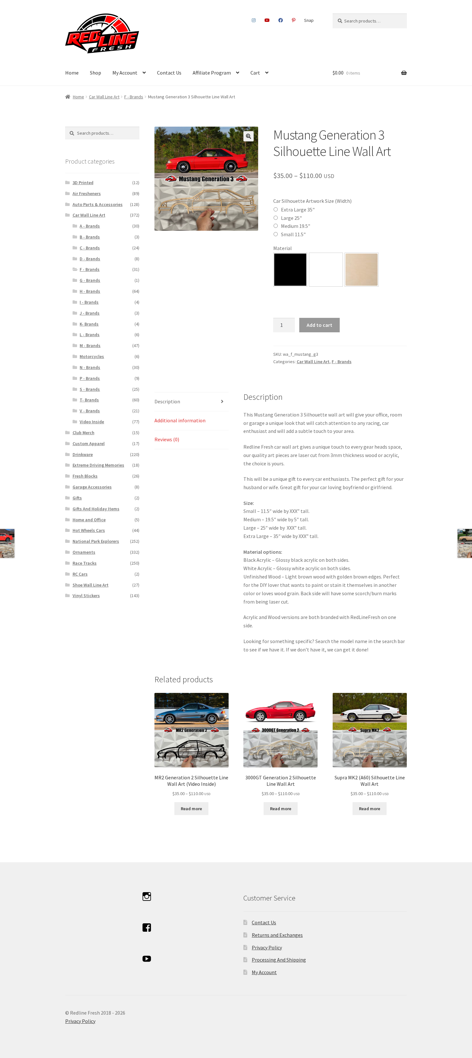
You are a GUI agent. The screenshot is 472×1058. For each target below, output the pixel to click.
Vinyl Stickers (86, 595)
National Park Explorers (96, 541)
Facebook (281, 20)
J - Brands (90, 313)
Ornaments (84, 552)
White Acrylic (326, 270)
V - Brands (90, 411)
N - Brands (90, 367)
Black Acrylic (290, 270)
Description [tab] (167, 401)
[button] (248, 136)
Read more (191, 808)
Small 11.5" (293, 234)
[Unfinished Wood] (361, 270)
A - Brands (90, 226)
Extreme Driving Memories (98, 465)
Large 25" (291, 218)
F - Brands (133, 97)
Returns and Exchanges (277, 935)
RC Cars (80, 574)
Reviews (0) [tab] (166, 439)
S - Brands (90, 389)
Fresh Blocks (85, 476)
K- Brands (89, 324)
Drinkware (83, 454)
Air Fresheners (87, 193)
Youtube (267, 20)
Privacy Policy (267, 947)
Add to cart (319, 325)
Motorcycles (92, 356)
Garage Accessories (92, 487)
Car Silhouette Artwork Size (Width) (312, 201)
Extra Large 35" (298, 209)
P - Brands (90, 378)
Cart (255, 72)
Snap (309, 20)
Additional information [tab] (179, 420)
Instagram (254, 20)
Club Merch (83, 432)
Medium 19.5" (295, 226)
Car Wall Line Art (104, 97)
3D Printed (83, 182)
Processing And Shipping (279, 959)
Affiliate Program (212, 72)
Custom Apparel (89, 443)
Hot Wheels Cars (89, 530)
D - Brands (90, 259)
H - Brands (90, 291)
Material (282, 248)
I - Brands (89, 302)
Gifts (77, 498)
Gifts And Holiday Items (96, 509)
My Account (124, 72)
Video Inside (92, 422)
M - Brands (90, 345)
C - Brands (90, 248)
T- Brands (89, 400)
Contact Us (169, 72)
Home (72, 72)
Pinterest (293, 20)
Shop (95, 72)
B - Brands (90, 237)
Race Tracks (85, 563)
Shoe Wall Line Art (91, 585)
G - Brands (90, 280)
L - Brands (90, 334)
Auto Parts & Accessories (98, 204)
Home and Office (89, 520)
